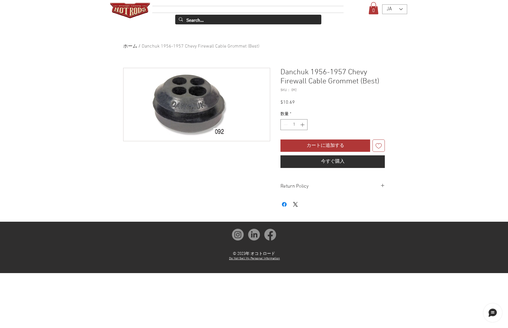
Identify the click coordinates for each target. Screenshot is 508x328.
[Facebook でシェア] (284, 200)
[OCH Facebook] (270, 231)
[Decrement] (285, 125)
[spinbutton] (294, 125)
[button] (373, 8)
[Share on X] (295, 200)
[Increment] (303, 125)
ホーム (130, 46)
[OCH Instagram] (238, 231)
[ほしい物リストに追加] (378, 145)
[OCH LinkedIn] (254, 231)
